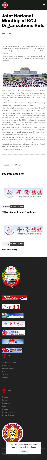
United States (8, 415)
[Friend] (13, 315)
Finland (4, 380)
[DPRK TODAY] (13, 341)
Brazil (4, 371)
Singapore (6, 403)
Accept (24, 451)
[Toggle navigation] (38, 5)
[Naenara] (14, 297)
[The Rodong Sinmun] (11, 306)
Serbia (4, 400)
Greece (5, 397)
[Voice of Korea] (12, 350)
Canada (5, 374)
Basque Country (8, 368)
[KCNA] (13, 332)
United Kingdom (9, 412)
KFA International (9, 362)
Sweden (5, 409)
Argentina (6, 365)
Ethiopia (5, 377)
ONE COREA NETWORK (17, 206)
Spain (4, 406)
